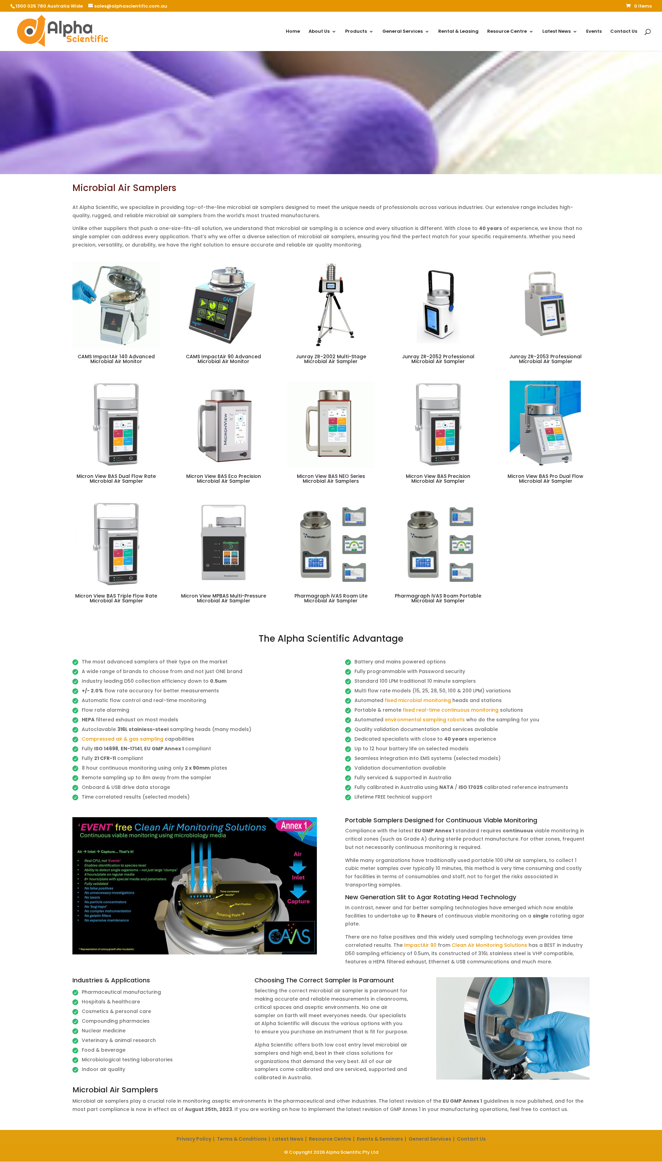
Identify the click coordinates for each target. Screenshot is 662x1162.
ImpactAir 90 (420, 945)
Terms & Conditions (242, 1138)
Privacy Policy (194, 1138)
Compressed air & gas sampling (122, 738)
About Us (319, 31)
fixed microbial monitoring (418, 700)
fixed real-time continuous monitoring (451, 710)
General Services (402, 31)
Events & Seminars (380, 1138)
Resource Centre (507, 31)
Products (356, 31)
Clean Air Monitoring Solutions (489, 945)
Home (293, 31)
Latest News (556, 31)
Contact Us (623, 31)
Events (594, 31)
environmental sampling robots (425, 719)
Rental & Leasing (458, 31)
